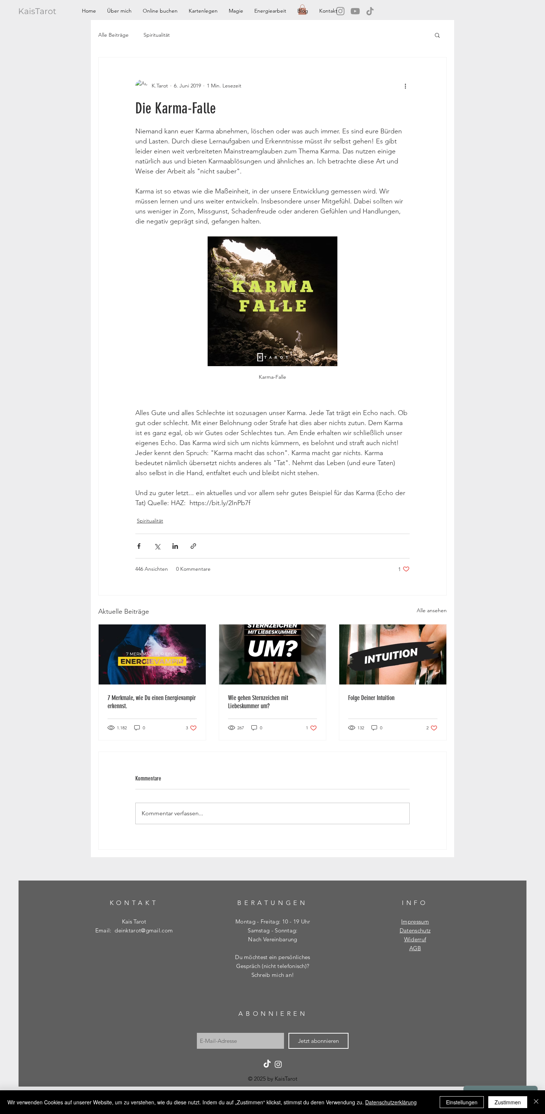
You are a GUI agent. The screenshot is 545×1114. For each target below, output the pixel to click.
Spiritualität (156, 35)
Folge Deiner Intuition (371, 698)
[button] (437, 35)
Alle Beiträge (113, 35)
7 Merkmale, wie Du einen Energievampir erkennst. (152, 702)
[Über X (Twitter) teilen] (157, 546)
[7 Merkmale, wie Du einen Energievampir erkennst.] (152, 654)
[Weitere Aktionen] (405, 85)
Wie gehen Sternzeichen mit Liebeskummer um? (258, 702)
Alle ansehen (432, 610)
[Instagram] (278, 1064)
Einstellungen (462, 1102)
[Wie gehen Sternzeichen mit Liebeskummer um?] (272, 654)
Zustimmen (508, 1102)
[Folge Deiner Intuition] (392, 654)
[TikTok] (370, 11)
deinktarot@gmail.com (144, 930)
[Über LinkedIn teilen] (175, 546)
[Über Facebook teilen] (138, 546)
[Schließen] (536, 1102)
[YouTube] (355, 11)
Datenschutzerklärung (391, 1102)
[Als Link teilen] (193, 546)
